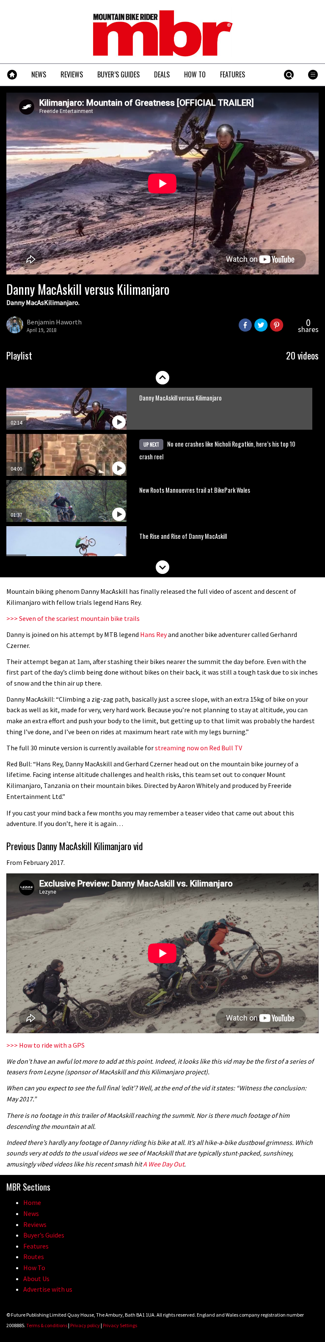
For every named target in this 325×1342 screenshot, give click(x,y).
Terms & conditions (46, 1325)
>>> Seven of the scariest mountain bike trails (73, 618)
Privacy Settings (120, 1325)
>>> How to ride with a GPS (45, 1045)
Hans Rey (153, 634)
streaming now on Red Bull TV (198, 748)
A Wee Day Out (163, 1164)
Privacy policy (85, 1325)
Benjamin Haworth (54, 322)
